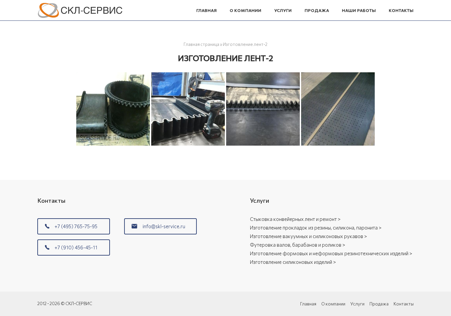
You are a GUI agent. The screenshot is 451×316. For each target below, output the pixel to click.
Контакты (401, 10)
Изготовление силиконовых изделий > (293, 262)
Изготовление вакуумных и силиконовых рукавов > (308, 236)
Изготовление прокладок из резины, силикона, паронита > (315, 227)
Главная (206, 10)
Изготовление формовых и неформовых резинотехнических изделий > (331, 253)
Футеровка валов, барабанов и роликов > (297, 245)
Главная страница (201, 44)
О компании (245, 10)
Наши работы (359, 10)
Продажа (317, 10)
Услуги (283, 10)
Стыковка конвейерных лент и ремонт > (295, 219)
